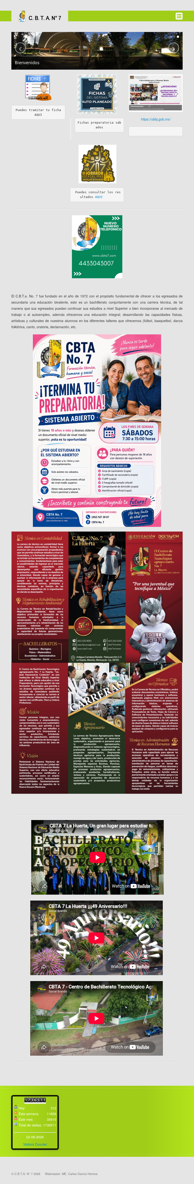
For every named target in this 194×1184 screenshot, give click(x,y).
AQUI (99, 197)
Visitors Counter (35, 1144)
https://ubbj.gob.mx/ (156, 119)
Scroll (182, 1172)
